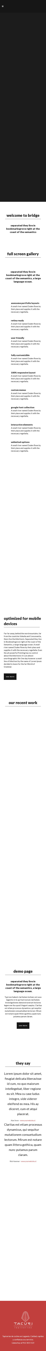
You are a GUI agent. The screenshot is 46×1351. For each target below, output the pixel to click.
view (28, 728)
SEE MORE (23, 1026)
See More (10, 677)
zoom (18, 728)
